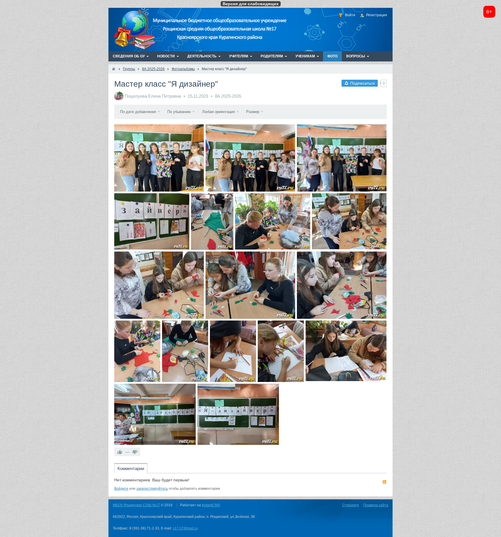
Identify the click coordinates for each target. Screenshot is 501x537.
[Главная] (113, 69)
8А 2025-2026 (228, 96)
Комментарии (130, 468)
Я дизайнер (159, 157)
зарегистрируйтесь (152, 489)
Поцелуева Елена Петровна (153, 96)
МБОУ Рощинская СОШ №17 (136, 505)
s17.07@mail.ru (185, 528)
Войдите (121, 489)
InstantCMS (211, 505)
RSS (384, 482)
